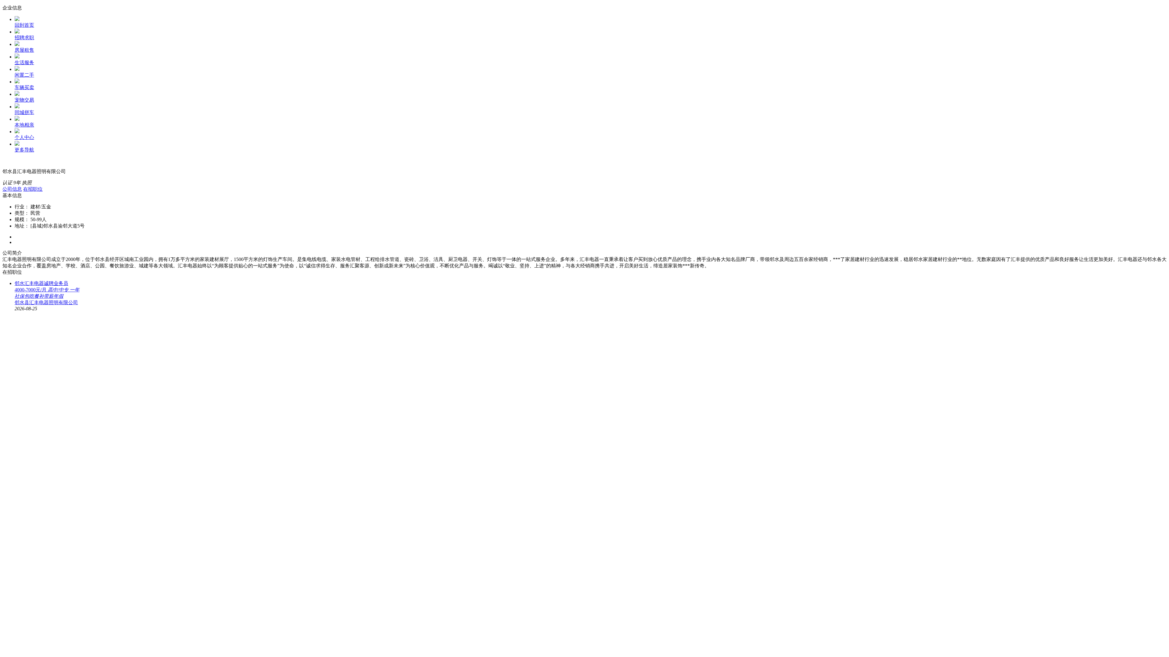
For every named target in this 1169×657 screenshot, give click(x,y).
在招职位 (33, 189)
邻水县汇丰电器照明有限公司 (46, 302)
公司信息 (12, 189)
